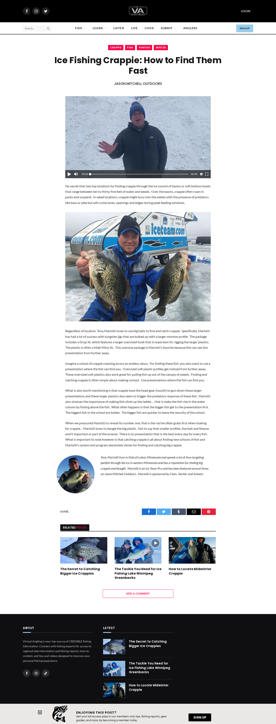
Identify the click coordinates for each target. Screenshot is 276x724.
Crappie (116, 47)
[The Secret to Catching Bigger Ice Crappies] (83, 550)
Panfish (144, 47)
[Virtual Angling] (138, 11)
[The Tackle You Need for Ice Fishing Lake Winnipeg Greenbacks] (138, 550)
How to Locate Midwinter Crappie (190, 571)
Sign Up (245, 28)
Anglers (190, 28)
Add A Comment (138, 593)
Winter (161, 47)
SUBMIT (167, 28)
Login (246, 11)
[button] (39, 712)
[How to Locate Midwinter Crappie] (192, 550)
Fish (78, 28)
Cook (149, 28)
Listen (119, 28)
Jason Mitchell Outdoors (138, 83)
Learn (98, 28)
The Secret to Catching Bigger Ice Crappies (80, 571)
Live (134, 28)
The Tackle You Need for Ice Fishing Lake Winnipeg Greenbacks (138, 573)
